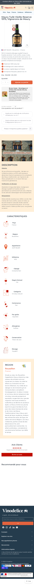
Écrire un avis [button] (17, 454)
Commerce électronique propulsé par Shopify (15, 563)
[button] (2, 7)
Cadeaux (20, 12)
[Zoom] (27, 45)
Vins (4, 12)
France (14, 12)
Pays (8, 12)
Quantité (4, 78)
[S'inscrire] (17, 523)
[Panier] (29, 7)
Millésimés (28, 12)
